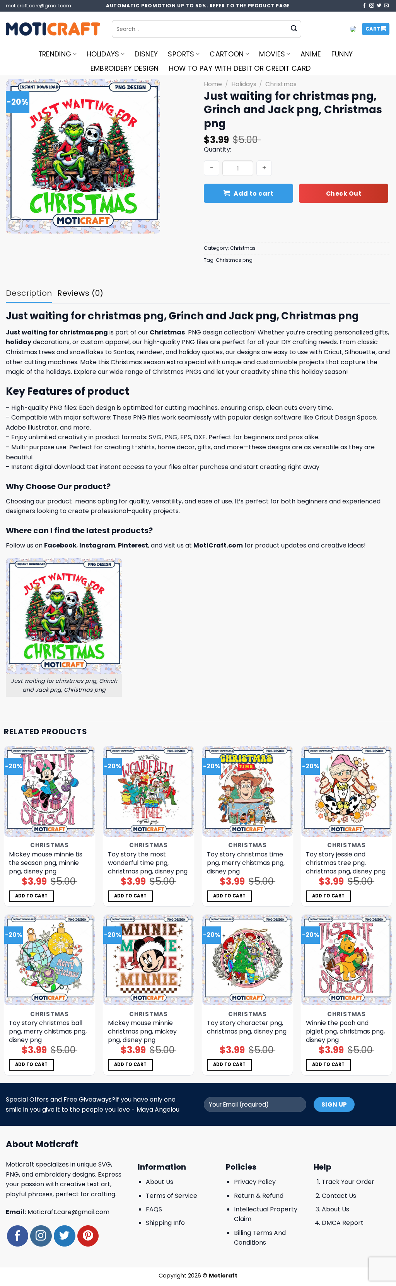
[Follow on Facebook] (364, 6)
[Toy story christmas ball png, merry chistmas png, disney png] (49, 960)
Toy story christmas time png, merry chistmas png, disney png (246, 863)
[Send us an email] (386, 6)
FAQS (154, 1209)
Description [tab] (29, 293)
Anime (310, 54)
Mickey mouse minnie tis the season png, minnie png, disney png (45, 863)
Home (213, 84)
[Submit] (293, 29)
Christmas (281, 84)
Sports (181, 54)
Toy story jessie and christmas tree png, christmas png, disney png (346, 863)
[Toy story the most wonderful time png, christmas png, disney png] (148, 791)
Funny (342, 54)
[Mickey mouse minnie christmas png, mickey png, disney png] (148, 960)
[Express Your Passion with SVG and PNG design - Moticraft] (53, 29)
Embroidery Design (124, 68)
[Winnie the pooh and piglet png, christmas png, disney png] (346, 960)
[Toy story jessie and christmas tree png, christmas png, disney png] (346, 791)
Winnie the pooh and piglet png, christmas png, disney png (345, 1031)
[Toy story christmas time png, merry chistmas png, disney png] (247, 791)
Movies (272, 54)
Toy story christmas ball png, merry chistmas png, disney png (48, 1031)
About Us (159, 1181)
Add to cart (253, 193)
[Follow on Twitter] (379, 6)
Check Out (343, 193)
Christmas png (234, 260)
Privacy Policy (255, 1181)
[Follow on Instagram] (371, 6)
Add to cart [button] (31, 896)
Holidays (103, 54)
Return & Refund (258, 1195)
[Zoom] (16, 224)
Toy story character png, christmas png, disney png (247, 1027)
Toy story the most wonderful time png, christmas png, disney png (148, 863)
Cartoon (227, 54)
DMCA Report (343, 1222)
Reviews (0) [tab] (80, 293)
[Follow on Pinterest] (88, 1236)
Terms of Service (171, 1195)
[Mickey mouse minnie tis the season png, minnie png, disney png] (49, 791)
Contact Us (339, 1195)
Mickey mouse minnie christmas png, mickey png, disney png (142, 1031)
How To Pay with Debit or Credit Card (240, 68)
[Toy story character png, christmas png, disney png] (247, 960)
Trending (55, 54)
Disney (146, 54)
